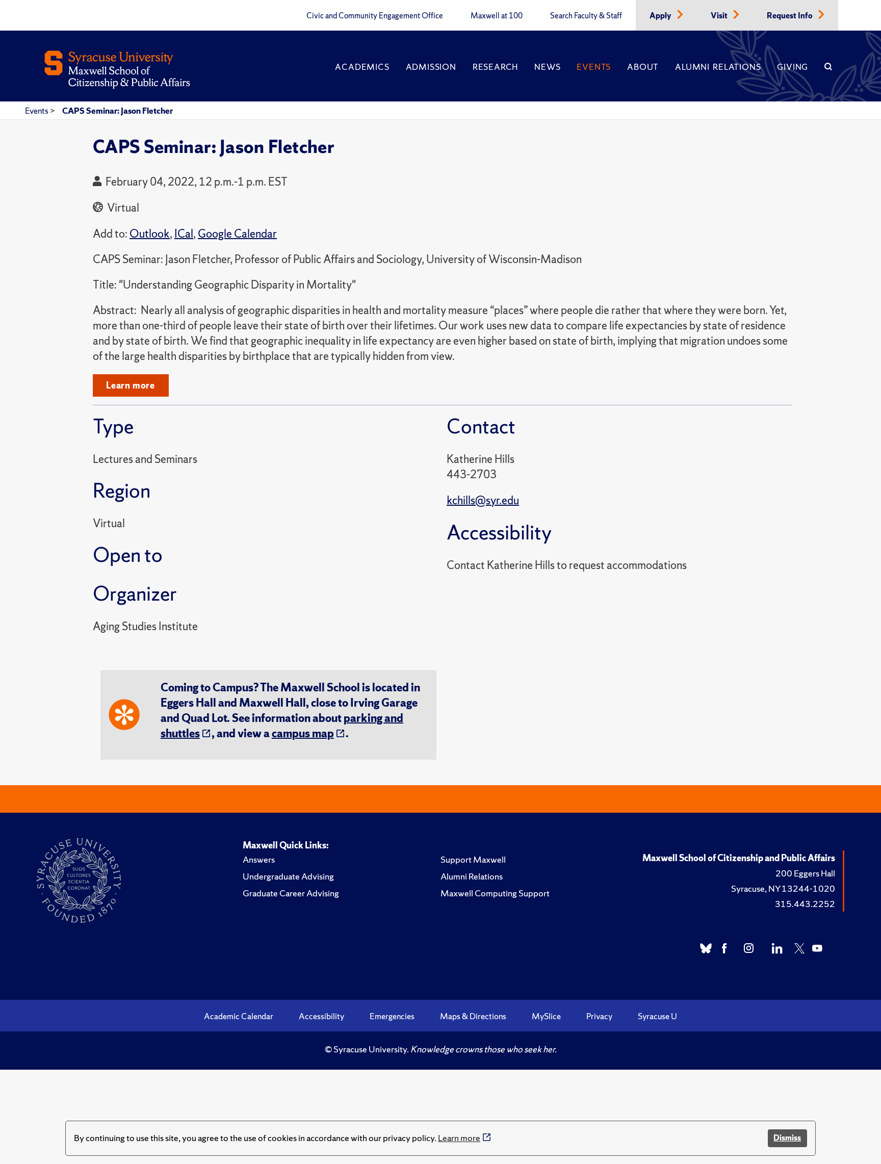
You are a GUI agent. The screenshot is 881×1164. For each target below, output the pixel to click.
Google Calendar (237, 233)
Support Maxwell (473, 859)
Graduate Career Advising (291, 893)
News (547, 66)
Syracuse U (657, 1016)
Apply (661, 16)
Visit (720, 16)
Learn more (459, 1138)
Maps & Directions (473, 1016)
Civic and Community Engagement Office (374, 16)
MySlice (546, 1016)
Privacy (599, 1016)
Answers (259, 859)
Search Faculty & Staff (586, 16)
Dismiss (787, 1137)
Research (495, 66)
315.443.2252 (805, 904)
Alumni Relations (718, 66)
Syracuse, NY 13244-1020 (783, 888)
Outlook (149, 233)
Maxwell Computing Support (495, 893)
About (643, 66)
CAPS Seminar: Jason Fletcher (117, 110)
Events (594, 66)
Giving (792, 66)
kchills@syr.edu (483, 500)
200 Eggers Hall (805, 873)
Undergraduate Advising (288, 876)
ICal (183, 233)
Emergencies (392, 1016)
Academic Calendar (238, 1016)
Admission (431, 66)
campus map (303, 733)
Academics (362, 66)
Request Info (790, 16)
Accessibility (321, 1016)
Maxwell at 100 (497, 16)
